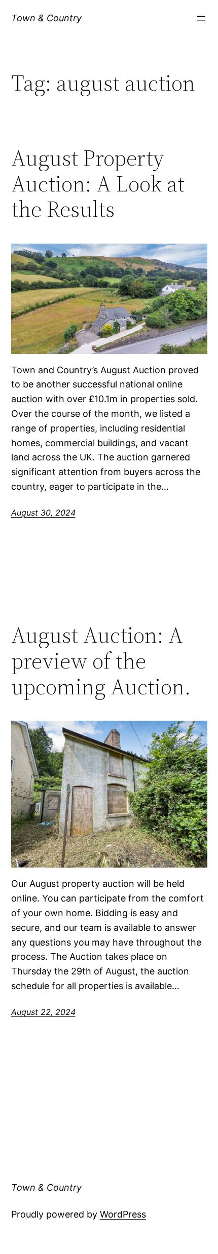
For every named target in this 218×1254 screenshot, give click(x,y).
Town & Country (46, 18)
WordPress (123, 1214)
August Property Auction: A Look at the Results (98, 183)
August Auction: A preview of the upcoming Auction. (101, 660)
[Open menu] (201, 18)
